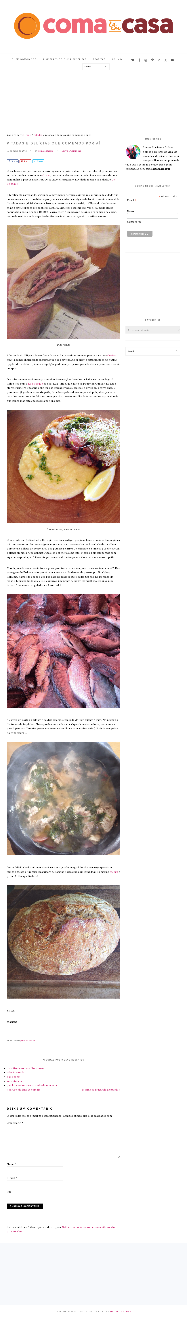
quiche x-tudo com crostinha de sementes (32, 1085)
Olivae (46, 175)
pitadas (24, 1040)
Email (131, 200)
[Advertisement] (93, 98)
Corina (111, 355)
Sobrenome (134, 221)
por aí (32, 1040)
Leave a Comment (71, 150)
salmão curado (16, 1072)
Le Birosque (35, 383)
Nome (11, 1164)
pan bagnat (13, 1076)
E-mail (12, 1178)
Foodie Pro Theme (121, 1311)
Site (9, 1191)
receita (114, 871)
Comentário (15, 1123)
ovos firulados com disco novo (25, 1068)
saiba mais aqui (160, 168)
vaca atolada (14, 1081)
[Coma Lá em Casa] (93, 44)
